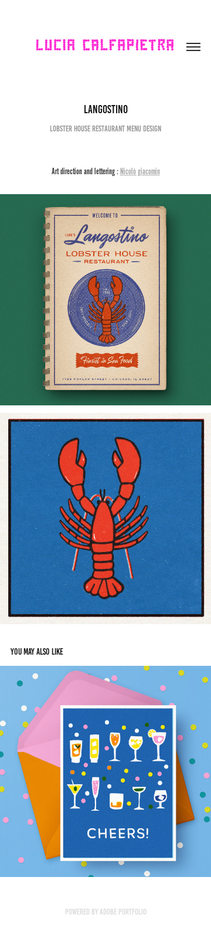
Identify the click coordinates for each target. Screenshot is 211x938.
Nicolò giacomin (140, 171)
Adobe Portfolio (123, 911)
